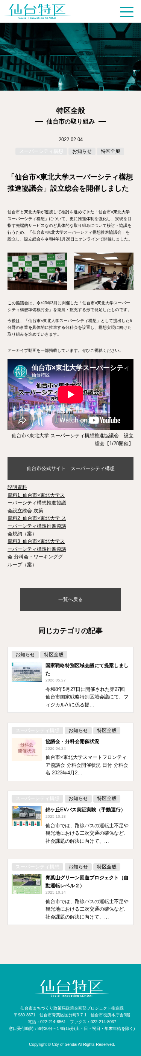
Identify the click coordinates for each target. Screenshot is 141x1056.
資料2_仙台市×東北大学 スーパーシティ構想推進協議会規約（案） (37, 525)
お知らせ (82, 151)
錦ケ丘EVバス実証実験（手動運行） (85, 809)
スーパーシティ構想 (41, 151)
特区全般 (110, 151)
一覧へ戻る (70, 599)
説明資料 (17, 487)
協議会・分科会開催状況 (72, 741)
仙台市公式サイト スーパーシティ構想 (71, 468)
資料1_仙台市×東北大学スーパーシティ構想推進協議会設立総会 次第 (37, 502)
